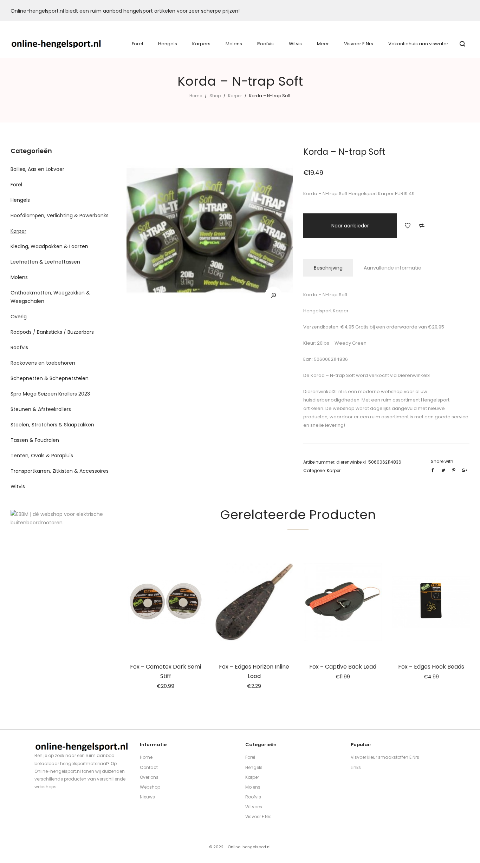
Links (356, 767)
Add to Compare (422, 225)
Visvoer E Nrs (258, 816)
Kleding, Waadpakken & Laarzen (49, 246)
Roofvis (19, 347)
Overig (19, 316)
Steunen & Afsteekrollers (41, 409)
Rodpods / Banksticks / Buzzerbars (52, 332)
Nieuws (147, 797)
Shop (215, 96)
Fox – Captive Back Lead (342, 667)
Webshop (150, 787)
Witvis (18, 486)
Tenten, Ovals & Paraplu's (42, 455)
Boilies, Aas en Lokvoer (37, 169)
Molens (19, 277)
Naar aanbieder (350, 225)
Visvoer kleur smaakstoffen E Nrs (385, 757)
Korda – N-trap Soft (332, 375)
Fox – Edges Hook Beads (431, 667)
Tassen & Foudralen (35, 440)
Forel (16, 184)
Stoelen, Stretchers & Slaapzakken (52, 424)
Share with (442, 461)
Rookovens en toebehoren (43, 362)
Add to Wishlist (408, 225)
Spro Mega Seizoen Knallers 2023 (50, 393)
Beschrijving (328, 267)
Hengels (20, 200)
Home (195, 96)
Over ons (149, 777)
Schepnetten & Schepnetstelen (50, 378)
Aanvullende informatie (392, 267)
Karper (235, 96)
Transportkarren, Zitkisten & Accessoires (60, 470)
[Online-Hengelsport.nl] (56, 44)
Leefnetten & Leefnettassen (45, 261)
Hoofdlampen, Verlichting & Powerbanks (60, 215)
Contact (149, 767)
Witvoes (253, 807)
